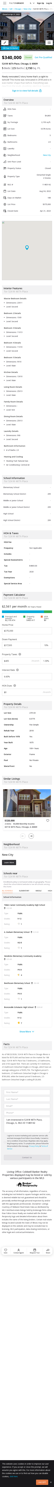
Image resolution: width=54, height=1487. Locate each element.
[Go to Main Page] (16, 3)
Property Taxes (9, 654)
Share (48, 1253)
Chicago (17, 9)
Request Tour (35, 1253)
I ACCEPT (42, 1482)
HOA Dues (7, 685)
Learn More (9, 862)
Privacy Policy (34, 1146)
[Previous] (22, 836)
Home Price (7, 625)
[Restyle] (5, 42)
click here (14, 1476)
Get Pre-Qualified (43, 57)
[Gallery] (49, 42)
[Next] (31, 836)
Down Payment (9, 639)
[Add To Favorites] (47, 820)
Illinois (4, 9)
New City (27, 9)
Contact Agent (19, 1253)
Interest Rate (8, 670)
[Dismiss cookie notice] (51, 1482)
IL (30, 3)
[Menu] (4, 3)
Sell (10, 9)
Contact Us (27, 1157)
